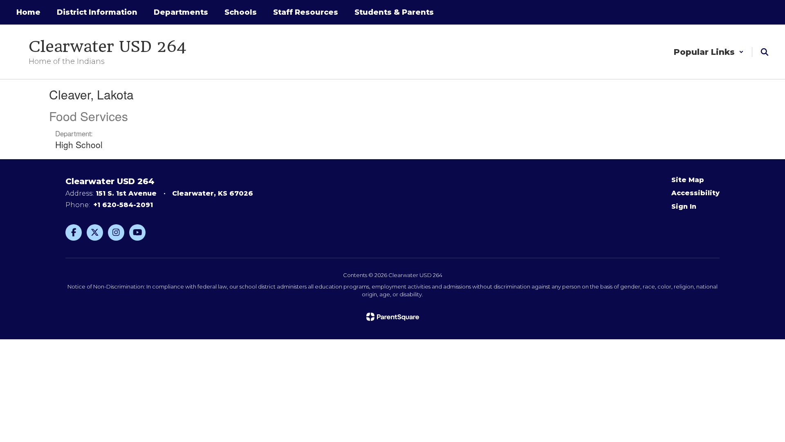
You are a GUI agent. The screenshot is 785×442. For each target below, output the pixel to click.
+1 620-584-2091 (123, 205)
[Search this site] (764, 52)
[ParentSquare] (392, 317)
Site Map (687, 180)
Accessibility (695, 193)
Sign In (683, 206)
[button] (709, 52)
